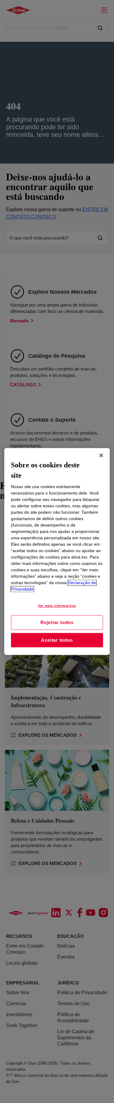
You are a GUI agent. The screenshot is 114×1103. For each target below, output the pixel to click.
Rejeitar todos (57, 622)
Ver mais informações (57, 606)
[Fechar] (101, 455)
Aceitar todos (57, 640)
